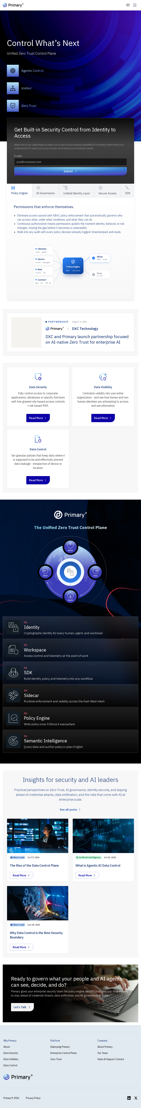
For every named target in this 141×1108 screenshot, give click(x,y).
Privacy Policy (33, 1098)
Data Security (10, 1053)
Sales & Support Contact (110, 1059)
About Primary (105, 1046)
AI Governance (45, 193)
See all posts (68, 809)
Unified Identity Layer (76, 193)
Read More (39, 419)
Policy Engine (19, 193)
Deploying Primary (60, 1046)
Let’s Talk (20, 1007)
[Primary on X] (136, 1098)
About (6, 1046)
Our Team (102, 1053)
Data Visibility (10, 1059)
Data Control (10, 1065)
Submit (68, 171)
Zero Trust (56, 1059)
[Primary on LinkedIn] (129, 1098)
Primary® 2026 (11, 1098)
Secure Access (108, 193)
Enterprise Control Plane (63, 1053)
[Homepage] (13, 5)
